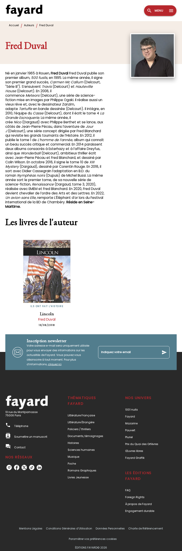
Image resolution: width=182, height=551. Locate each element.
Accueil (14, 25)
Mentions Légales (30, 528)
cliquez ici (54, 364)
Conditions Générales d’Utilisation (69, 528)
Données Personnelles (110, 528)
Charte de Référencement (145, 528)
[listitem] (9, 467)
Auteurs (29, 25)
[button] (88, 415)
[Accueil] (24, 10)
